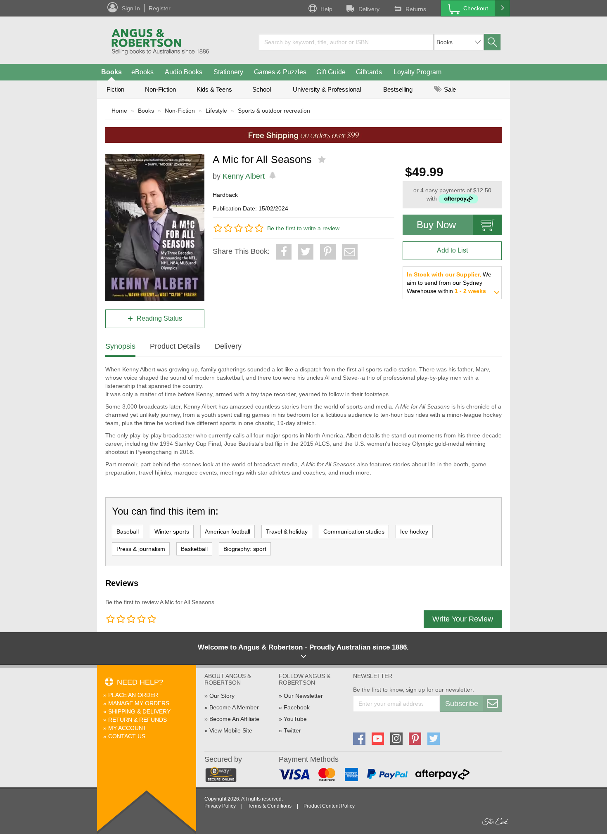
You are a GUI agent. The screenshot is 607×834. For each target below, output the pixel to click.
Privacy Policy (220, 806)
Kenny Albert (244, 176)
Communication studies (353, 531)
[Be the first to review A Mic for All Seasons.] (323, 159)
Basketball (194, 549)
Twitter (292, 730)
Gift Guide (331, 72)
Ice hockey (414, 531)
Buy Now (436, 224)
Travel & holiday (287, 531)
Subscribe (461, 703)
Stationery (228, 72)
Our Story (222, 695)
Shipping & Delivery (139, 711)
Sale (449, 89)
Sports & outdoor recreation (274, 110)
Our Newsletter (303, 695)
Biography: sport (244, 549)
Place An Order (133, 695)
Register (160, 8)
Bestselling (398, 89)
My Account (127, 728)
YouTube (295, 719)
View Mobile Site (230, 730)
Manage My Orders (138, 703)
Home (119, 110)
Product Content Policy (329, 806)
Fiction (115, 89)
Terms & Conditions (270, 806)
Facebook (297, 707)
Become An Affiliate (234, 719)
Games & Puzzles (280, 72)
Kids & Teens (214, 89)
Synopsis (120, 346)
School (261, 89)
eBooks (142, 72)
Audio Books (183, 72)
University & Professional (327, 89)
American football (227, 531)
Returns (415, 9)
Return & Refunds (137, 719)
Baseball (127, 531)
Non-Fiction (160, 89)
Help (326, 9)
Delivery (368, 9)
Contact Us (126, 736)
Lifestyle (216, 110)
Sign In (131, 8)
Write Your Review (462, 619)
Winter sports (171, 531)
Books (111, 72)
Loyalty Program (417, 72)
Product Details (175, 346)
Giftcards (369, 72)
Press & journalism (140, 549)
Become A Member (234, 707)
